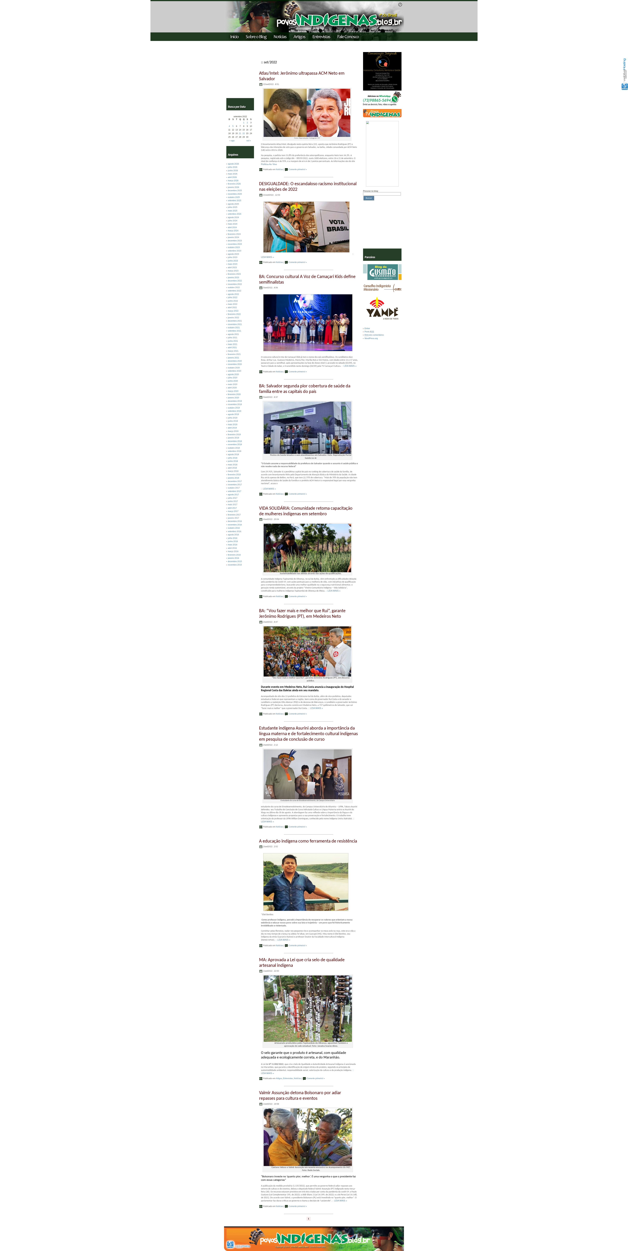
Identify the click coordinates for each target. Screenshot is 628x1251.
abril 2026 (232, 177)
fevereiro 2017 (234, 515)
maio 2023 (232, 264)
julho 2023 (232, 257)
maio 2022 (232, 304)
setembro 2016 (234, 531)
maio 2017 (232, 504)
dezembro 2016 (235, 521)
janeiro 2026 (233, 187)
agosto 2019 (233, 414)
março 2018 (233, 471)
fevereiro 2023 (234, 274)
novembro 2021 (235, 324)
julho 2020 (232, 378)
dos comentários (374, 335)
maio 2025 (232, 211)
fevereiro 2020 (234, 394)
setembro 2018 (234, 451)
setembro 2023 (234, 251)
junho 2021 (233, 341)
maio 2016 (232, 545)
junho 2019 (233, 421)
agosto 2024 (233, 217)
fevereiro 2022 (234, 314)
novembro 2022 (235, 284)
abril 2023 (232, 267)
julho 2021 (232, 337)
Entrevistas (288, 1078)
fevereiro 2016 (234, 555)
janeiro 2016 (233, 558)
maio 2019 (232, 424)
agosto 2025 (233, 204)
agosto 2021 (233, 334)
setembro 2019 (234, 411)
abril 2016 (232, 548)
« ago (232, 140)
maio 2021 (232, 344)
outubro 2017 (234, 488)
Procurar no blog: (370, 191)
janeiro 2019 (233, 438)
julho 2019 (232, 418)
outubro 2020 (234, 368)
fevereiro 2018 (234, 474)
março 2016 (233, 551)
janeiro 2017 (233, 518)
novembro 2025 (235, 194)
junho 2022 (233, 301)
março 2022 (233, 311)
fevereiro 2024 (234, 234)
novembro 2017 (235, 484)
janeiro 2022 (233, 317)
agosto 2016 (233, 535)
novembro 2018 (235, 444)
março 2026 (233, 180)
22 (244, 133)
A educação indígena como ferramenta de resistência (308, 841)
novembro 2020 (235, 364)
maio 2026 (232, 174)
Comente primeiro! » (298, 169)
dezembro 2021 (235, 321)
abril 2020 (232, 388)
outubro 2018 (234, 448)
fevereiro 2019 (234, 434)
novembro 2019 (235, 404)
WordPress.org (371, 338)
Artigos (279, 1078)
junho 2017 (233, 501)
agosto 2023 (233, 254)
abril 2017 (232, 508)
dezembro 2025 (235, 190)
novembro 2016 (235, 525)
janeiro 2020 (233, 398)
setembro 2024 (234, 214)
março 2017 (233, 511)
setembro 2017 (234, 491)
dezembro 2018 (235, 441)
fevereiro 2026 (234, 184)
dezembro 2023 (235, 241)
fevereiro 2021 (234, 354)
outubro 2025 (234, 197)
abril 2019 (232, 428)
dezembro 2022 (235, 281)
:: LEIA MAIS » (349, 366)
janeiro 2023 (233, 277)
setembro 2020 (234, 371)
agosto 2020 (233, 374)
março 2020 (233, 391)
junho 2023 (233, 261)
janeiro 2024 (233, 237)
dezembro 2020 (235, 361)
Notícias (279, 169)
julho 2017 (232, 498)
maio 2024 (232, 224)
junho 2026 (233, 170)
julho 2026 (232, 167)
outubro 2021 (234, 327)
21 (240, 133)
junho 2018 (233, 461)
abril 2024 (232, 227)
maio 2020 (232, 384)
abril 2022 (232, 307)
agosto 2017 (233, 494)
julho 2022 (232, 297)
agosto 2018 (233, 454)
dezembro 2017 (235, 481)
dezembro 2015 (235, 561)
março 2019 (233, 431)
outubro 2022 (234, 287)
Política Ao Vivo (269, 164)
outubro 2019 (234, 408)
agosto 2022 (233, 294)
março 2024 (233, 231)
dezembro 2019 (235, 401)
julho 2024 (232, 221)
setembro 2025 (234, 200)
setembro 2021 (234, 331)
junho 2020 (233, 381)
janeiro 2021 (233, 358)
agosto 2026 (233, 164)
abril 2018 (232, 468)
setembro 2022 (234, 291)
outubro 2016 (234, 528)
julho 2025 (232, 207)
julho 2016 (232, 538)
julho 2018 (232, 458)
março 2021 (233, 351)
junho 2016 (233, 541)
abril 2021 (232, 347)
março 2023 (233, 271)
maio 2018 (232, 464)
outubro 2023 (234, 247)
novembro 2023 (235, 244)
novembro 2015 (235, 565)
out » (248, 140)
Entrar (367, 328)
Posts (369, 332)
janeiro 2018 (233, 478)
